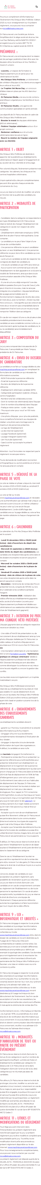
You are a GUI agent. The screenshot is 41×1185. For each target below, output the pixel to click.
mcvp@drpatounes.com (13, 29)
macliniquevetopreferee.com (12, 370)
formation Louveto (18, 654)
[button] (37, 7)
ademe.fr (29, 801)
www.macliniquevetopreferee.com (14, 935)
